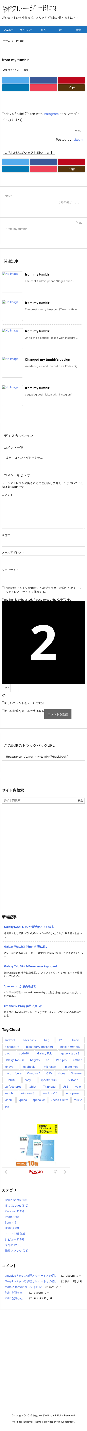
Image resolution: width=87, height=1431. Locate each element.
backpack (29, 1040)
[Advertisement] (43, 849)
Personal (14, 1211)
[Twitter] (15, 80)
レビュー (14, 1239)
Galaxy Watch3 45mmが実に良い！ (27, 946)
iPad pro (61, 1060)
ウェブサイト (10, 569)
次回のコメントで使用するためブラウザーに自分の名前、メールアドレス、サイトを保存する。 (45, 589)
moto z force (13, 1073)
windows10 (49, 1093)
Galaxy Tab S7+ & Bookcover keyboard (30, 966)
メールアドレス (13, 552)
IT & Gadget (16, 1205)
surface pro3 (13, 1086)
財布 (7, 1107)
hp (47, 1060)
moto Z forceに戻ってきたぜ (23, 1287)
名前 (6, 535)
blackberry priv (70, 1046)
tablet (32, 1086)
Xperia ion (39, 1100)
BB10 (60, 1040)
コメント (7, 494)
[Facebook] (43, 80)
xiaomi (9, 1100)
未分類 (13, 1245)
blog (8, 1053)
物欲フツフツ (16, 1250)
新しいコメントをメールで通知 (24, 703)
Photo (20, 40)
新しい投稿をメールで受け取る (24, 710)
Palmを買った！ (15, 1292)
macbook (28, 1066)
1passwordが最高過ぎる (20, 986)
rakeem (77, 139)
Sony (11, 1222)
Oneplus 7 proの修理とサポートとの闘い (31, 1275)
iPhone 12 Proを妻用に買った (23, 1006)
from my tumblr (37, 274)
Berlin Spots (16, 1200)
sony (28, 1080)
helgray (35, 1060)
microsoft (50, 1066)
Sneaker (76, 1073)
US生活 (12, 1228)
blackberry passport (39, 1046)
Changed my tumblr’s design (47, 359)
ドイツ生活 (15, 1233)
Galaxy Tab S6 (14, 1060)
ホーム (7, 40)
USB (65, 1086)
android (10, 1040)
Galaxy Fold (45, 1053)
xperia (23, 1100)
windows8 (27, 1093)
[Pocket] (43, 87)
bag (46, 1040)
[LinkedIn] (15, 87)
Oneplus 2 (33, 1073)
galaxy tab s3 (70, 1053)
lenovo (9, 1066)
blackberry (12, 1046)
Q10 (49, 1073)
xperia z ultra (59, 1100)
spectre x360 (49, 1080)
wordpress (73, 1093)
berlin (76, 1040)
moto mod (72, 1066)
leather (77, 1060)
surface (73, 1080)
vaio (78, 1086)
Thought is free (65, 1421)
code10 (24, 1053)
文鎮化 (78, 1100)
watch (9, 1093)
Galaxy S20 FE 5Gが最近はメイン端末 (29, 926)
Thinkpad (49, 1086)
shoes (61, 1073)
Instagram (51, 114)
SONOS (10, 1080)
